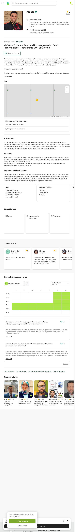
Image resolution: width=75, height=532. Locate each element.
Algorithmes (57, 216)
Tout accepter (23, 521)
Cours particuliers (9, 371)
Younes (30, 12)
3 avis (68, 14)
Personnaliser (22, 525)
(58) (13, 399)
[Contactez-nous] (71, 3)
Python (9, 216)
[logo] (8, 3)
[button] (67, 521)
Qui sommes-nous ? (27, 531)
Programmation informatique (34, 217)
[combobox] (34, 3)
